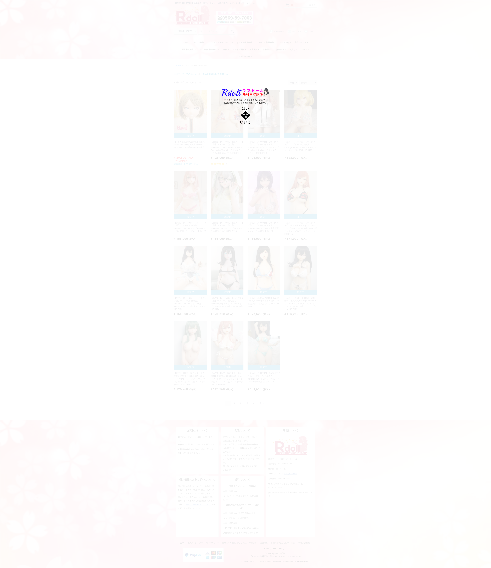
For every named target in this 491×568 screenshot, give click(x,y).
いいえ (245, 122)
